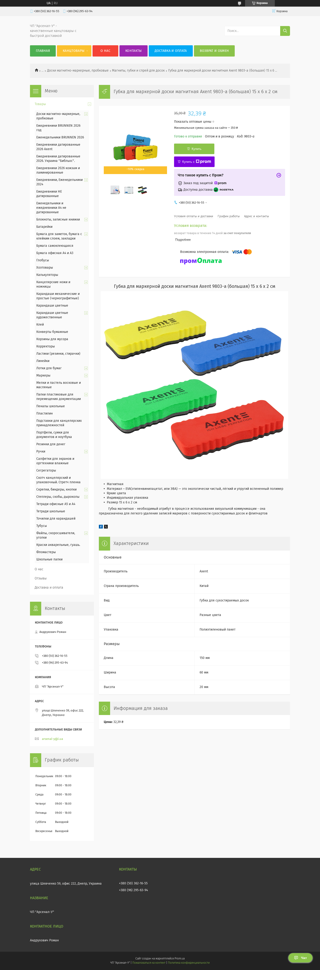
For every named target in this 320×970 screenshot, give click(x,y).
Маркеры (43, 375)
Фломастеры (46, 552)
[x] (106, 527)
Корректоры (45, 346)
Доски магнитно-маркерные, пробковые (78, 70)
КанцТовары (73, 51)
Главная (43, 51)
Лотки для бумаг (49, 368)
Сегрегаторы (46, 470)
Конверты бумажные (52, 332)
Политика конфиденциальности (189, 963)
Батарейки (44, 226)
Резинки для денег (50, 444)
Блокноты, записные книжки (58, 219)
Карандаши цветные (52, 305)
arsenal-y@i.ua (52, 739)
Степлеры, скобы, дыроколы (57, 496)
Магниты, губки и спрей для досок (138, 70)
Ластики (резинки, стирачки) (58, 353)
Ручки (40, 451)
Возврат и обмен (214, 51)
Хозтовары (44, 267)
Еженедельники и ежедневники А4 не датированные (51, 208)
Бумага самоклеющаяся (54, 245)
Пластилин (44, 413)
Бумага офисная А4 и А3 (54, 253)
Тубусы (41, 526)
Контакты (133, 51)
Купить (196, 149)
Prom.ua (180, 958)
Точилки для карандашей (55, 518)
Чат (304, 958)
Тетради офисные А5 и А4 (55, 504)
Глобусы (42, 260)
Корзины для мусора (52, 339)
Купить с (188, 162)
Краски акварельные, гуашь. (58, 545)
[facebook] (101, 527)
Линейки (42, 361)
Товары (40, 104)
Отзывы (41, 578)
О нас (105, 51)
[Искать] (285, 31)
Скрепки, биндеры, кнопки (56, 489)
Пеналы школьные (50, 406)
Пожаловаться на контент (148, 963)
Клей (40, 324)
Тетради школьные (50, 511)
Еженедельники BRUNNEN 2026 (60, 137)
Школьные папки (49, 559)
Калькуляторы (47, 275)
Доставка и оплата (171, 51)
